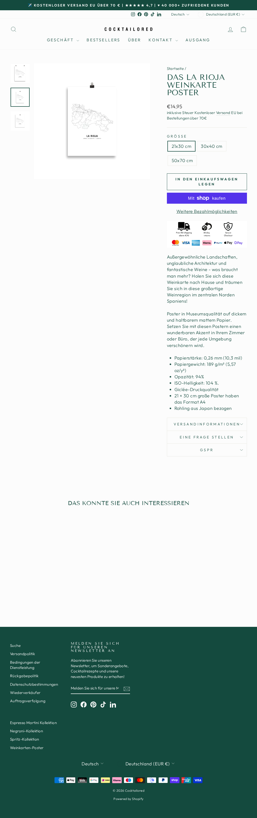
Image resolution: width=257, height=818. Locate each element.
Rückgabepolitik (24, 675)
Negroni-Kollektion (26, 731)
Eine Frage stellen (207, 437)
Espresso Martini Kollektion (33, 722)
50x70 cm (182, 160)
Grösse (177, 136)
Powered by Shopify (128, 799)
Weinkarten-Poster (27, 747)
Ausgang (197, 39)
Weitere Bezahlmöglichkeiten (206, 211)
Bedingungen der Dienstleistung (25, 665)
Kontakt (161, 39)
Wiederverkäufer (25, 692)
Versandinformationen (207, 424)
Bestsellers (103, 39)
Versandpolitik (22, 653)
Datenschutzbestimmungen (34, 684)
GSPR (207, 450)
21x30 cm (181, 146)
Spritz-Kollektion (24, 739)
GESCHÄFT (61, 39)
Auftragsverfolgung (27, 700)
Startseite (175, 68)
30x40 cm (211, 146)
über (134, 39)
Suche (15, 645)
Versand (223, 112)
